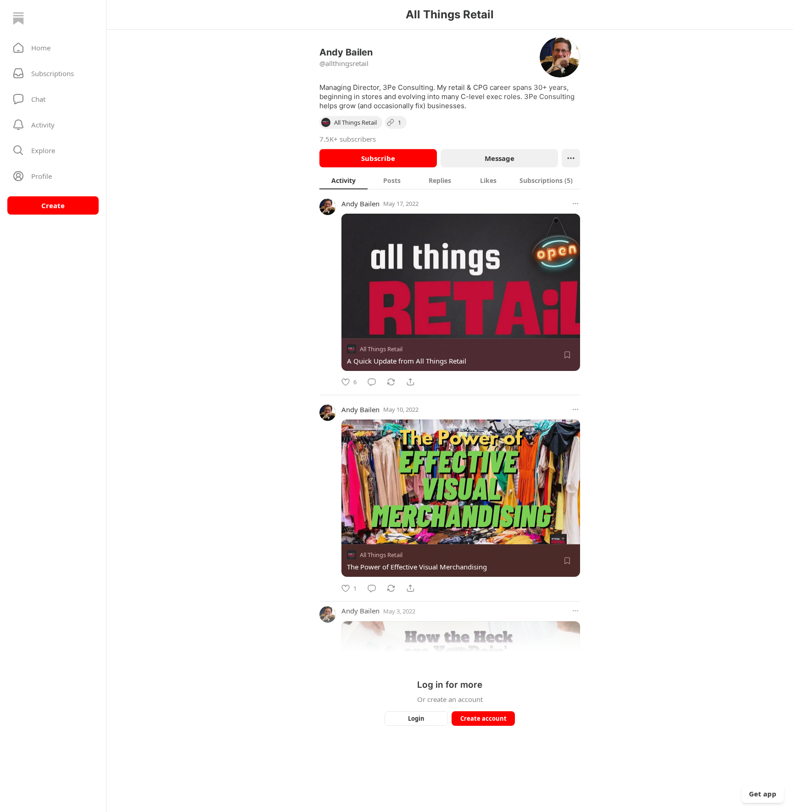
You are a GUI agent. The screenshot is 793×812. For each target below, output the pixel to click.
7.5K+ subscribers (347, 139)
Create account (483, 718)
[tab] (343, 180)
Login (416, 718)
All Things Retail (381, 349)
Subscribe (378, 158)
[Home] (18, 18)
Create (53, 205)
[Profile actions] (571, 158)
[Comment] (372, 382)
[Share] (410, 382)
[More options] (575, 203)
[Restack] (391, 382)
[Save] (567, 355)
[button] (53, 48)
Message (499, 158)
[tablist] (449, 180)
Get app (762, 793)
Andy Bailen (360, 203)
